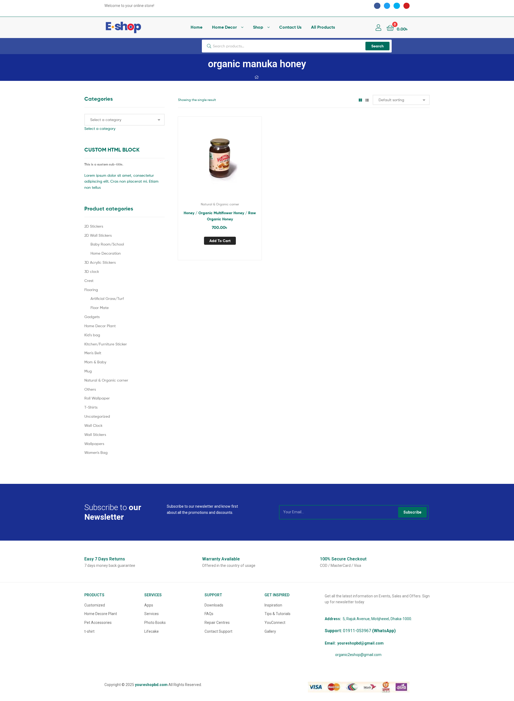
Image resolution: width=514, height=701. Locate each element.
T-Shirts (90, 407)
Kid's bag (92, 335)
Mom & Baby (95, 362)
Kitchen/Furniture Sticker (105, 344)
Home (196, 27)
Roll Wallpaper (97, 398)
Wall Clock (93, 425)
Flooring (91, 289)
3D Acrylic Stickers (100, 262)
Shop (258, 27)
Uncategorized (97, 416)
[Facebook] (377, 6)
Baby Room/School (107, 244)
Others (90, 389)
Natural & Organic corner (220, 204)
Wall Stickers (95, 434)
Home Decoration (105, 253)
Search (377, 46)
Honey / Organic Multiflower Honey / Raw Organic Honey (220, 215)
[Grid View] (360, 99)
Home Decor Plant (100, 325)
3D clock (91, 271)
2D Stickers (93, 226)
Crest (88, 280)
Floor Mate (99, 307)
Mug (88, 371)
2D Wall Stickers (98, 235)
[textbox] (99, 128)
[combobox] (99, 128)
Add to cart (219, 240)
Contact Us (290, 27)
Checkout (343, 558)
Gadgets (92, 316)
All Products (323, 27)
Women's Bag (96, 452)
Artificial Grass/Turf (107, 298)
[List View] (367, 99)
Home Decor (224, 27)
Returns (104, 558)
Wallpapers (94, 443)
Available (221, 558)
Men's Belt (92, 352)
